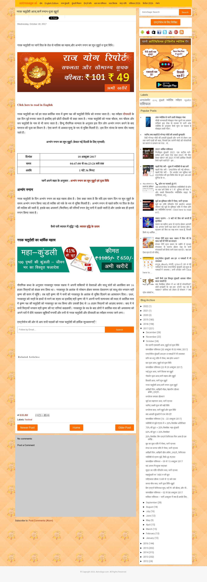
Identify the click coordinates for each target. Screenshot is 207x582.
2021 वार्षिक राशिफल (164, 149)
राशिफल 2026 (134, 3)
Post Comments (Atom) (41, 520)
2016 (146, 543)
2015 (146, 548)
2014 (146, 552)
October (150, 341)
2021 (146, 310)
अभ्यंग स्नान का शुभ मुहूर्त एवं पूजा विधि (90, 180)
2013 (146, 556)
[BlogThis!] (39, 415)
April (148, 524)
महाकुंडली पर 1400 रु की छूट (158, 474)
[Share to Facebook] (45, 415)
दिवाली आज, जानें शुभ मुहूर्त (156, 380)
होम (41, 3)
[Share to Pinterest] (48, 415)
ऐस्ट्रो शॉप (88, 3)
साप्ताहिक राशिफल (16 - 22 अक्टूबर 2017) (164, 418)
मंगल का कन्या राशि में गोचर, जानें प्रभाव (162, 448)
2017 (146, 328)
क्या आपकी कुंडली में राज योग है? (159, 414)
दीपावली (127, 114)
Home (76, 427)
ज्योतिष (169, 100)
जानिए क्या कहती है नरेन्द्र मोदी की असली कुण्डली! (164, 134)
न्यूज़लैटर (187, 100)
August (150, 507)
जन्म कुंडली (65, 3)
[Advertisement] (72, 33)
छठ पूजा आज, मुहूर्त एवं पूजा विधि (158, 363)
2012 (146, 561)
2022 (146, 306)
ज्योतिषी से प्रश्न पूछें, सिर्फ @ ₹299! (160, 457)
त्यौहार (179, 100)
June (149, 515)
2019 (146, 319)
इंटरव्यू (155, 100)
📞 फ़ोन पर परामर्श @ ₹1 (166, 183)
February (150, 533)
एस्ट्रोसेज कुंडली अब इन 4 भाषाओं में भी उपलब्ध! (165, 354)
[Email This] (36, 415)
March (149, 529)
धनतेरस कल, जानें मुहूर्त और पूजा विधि (161, 410)
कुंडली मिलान (76, 3)
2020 (146, 315)
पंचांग (158, 3)
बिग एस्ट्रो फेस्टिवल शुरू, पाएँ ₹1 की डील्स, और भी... (167, 488)
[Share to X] (42, 415)
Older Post (124, 427)
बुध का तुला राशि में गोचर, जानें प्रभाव (160, 443)
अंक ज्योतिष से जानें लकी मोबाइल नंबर (170, 117)
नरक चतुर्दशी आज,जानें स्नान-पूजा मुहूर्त (161, 385)
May (148, 520)
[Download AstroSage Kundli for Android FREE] (142, 34)
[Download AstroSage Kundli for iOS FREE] (147, 34)
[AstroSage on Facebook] (159, 34)
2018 (146, 324)
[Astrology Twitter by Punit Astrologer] (164, 34)
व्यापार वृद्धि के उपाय (90, 226)
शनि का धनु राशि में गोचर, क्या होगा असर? (162, 358)
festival (28, 419)
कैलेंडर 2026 (148, 3)
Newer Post (27, 427)
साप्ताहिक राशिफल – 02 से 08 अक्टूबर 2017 (164, 492)
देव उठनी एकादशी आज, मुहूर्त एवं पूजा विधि (162, 345)
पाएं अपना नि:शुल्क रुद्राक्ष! (156, 465)
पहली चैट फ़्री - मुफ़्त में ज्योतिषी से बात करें (172, 166)
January (150, 538)
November (151, 336)
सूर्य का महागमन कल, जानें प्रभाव (159, 401)
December (151, 332)
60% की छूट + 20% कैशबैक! (158, 432)
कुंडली (161, 100)
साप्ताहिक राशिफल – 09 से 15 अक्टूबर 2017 (164, 461)
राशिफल (145, 104)
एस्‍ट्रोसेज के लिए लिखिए (165, 22)
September (152, 502)
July (148, 511)
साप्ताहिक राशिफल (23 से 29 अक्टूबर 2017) (164, 367)
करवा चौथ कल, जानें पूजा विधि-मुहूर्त (160, 483)
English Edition (51, 3)
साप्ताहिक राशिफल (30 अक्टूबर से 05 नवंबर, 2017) (167, 349)
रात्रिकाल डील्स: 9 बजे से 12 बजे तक (161, 479)
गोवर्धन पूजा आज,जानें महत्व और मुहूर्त (160, 376)
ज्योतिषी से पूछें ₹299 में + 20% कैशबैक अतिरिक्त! (166, 423)
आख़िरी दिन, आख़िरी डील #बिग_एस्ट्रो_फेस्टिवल (165, 452)
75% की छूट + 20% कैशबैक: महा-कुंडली (162, 427)
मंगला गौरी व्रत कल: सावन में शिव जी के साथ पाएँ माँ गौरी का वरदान (173, 239)
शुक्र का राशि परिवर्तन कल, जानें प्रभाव (161, 470)
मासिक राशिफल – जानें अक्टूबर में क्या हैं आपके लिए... (167, 497)
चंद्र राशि (123, 3)
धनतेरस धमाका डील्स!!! (155, 396)
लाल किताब (113, 3)
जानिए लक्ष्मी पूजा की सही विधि (157, 405)
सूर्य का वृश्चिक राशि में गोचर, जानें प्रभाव (171, 201)
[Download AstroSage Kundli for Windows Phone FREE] (153, 34)
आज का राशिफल (100, 3)
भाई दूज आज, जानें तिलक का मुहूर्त (159, 371)
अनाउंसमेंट (145, 100)
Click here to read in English (35, 105)
